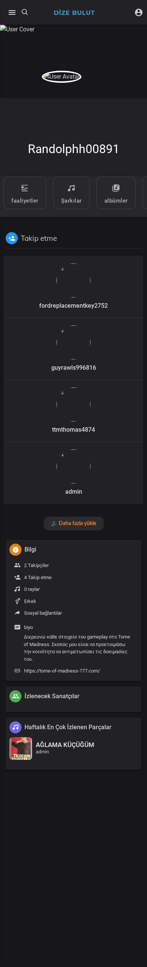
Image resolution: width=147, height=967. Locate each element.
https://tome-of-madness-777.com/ (62, 671)
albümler (116, 200)
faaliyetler (24, 200)
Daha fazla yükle (77, 523)
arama (25, 12)
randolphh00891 (73, 149)
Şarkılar (71, 200)
